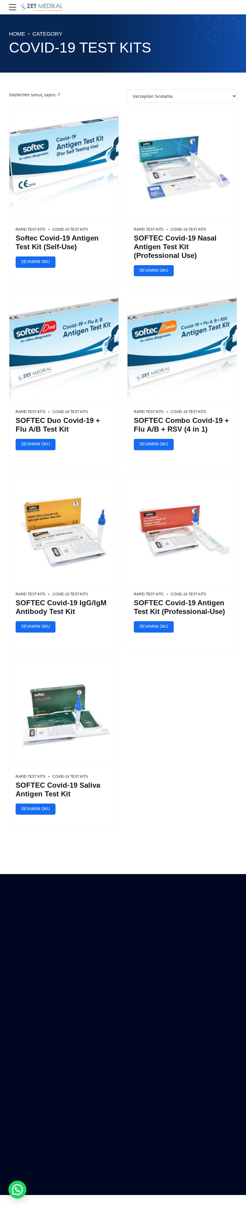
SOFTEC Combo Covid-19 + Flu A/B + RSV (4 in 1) (181, 424)
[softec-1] (63, 166)
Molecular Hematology (149, 1035)
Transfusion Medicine (148, 1063)
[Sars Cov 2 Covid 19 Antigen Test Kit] (182, 166)
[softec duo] (63, 348)
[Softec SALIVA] (63, 713)
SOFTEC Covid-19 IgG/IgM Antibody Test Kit (61, 607)
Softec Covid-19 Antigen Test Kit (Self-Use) (57, 242)
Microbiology (140, 1049)
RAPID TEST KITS (30, 229)
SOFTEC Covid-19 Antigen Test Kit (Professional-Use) (179, 607)
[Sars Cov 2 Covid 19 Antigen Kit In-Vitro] (182, 531)
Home (17, 34)
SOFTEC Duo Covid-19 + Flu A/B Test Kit (58, 424)
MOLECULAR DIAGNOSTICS (153, 1021)
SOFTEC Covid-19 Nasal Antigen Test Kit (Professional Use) (175, 246)
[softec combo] (182, 348)
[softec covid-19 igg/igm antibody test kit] (63, 531)
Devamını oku (35, 262)
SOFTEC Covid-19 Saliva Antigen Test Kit (58, 789)
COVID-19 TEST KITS (70, 229)
